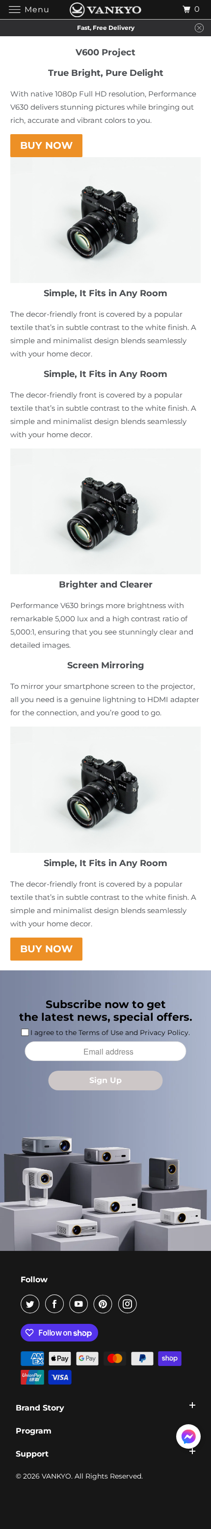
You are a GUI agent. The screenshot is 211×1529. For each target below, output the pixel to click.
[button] (188, 1438)
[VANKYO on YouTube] (80, 1303)
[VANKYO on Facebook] (56, 1303)
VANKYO (56, 1476)
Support (32, 1453)
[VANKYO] (105, 9)
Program (34, 1430)
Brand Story (40, 1407)
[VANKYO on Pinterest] (105, 1303)
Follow (34, 1279)
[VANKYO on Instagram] (129, 1303)
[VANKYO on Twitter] (32, 1303)
